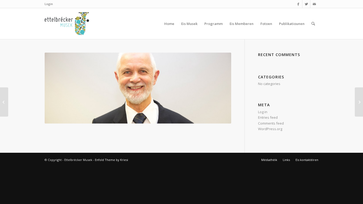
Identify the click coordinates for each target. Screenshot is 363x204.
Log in (262, 111)
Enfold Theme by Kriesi (111, 160)
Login (49, 4)
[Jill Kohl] (4, 102)
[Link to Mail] (314, 4)
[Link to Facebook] (298, 4)
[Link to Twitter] (306, 4)
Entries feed (268, 117)
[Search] (313, 23)
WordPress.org (270, 128)
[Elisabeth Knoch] (359, 102)
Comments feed (271, 123)
